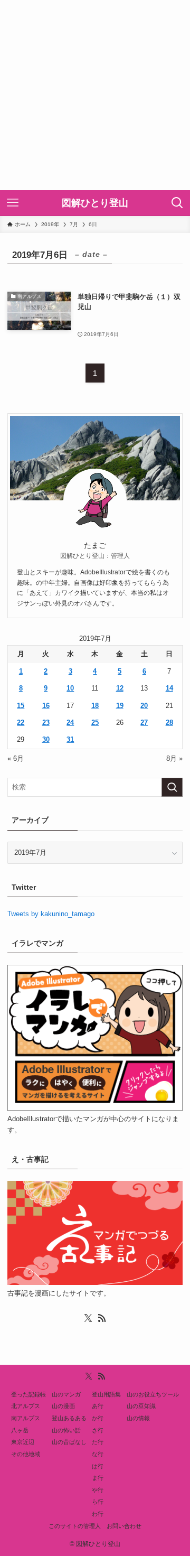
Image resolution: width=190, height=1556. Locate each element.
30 (46, 739)
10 (70, 688)
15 (20, 706)
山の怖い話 (66, 1430)
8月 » (174, 758)
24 (70, 722)
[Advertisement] (95, 95)
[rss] (102, 1318)
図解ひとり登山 (95, 203)
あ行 (97, 1406)
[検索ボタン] (177, 203)
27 (144, 722)
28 (169, 722)
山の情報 (138, 1418)
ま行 (97, 1478)
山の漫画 (63, 1406)
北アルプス (25, 1406)
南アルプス (25, 1418)
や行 (97, 1490)
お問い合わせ (124, 1526)
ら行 (97, 1501)
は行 (97, 1466)
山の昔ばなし (69, 1442)
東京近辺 (22, 1442)
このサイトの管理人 (75, 1526)
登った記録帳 (28, 1394)
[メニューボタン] (12, 203)
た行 (97, 1442)
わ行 (97, 1514)
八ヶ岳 (19, 1430)
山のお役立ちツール (153, 1394)
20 (144, 706)
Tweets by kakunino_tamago (50, 914)
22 (20, 722)
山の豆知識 (141, 1406)
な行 (97, 1454)
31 (70, 739)
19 (120, 706)
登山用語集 (106, 1394)
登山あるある (69, 1418)
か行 (97, 1418)
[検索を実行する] (172, 787)
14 (169, 688)
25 (95, 722)
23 (46, 722)
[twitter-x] (88, 1318)
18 (95, 706)
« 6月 (15, 758)
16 (46, 706)
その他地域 (25, 1454)
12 (120, 688)
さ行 (97, 1430)
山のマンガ (66, 1394)
